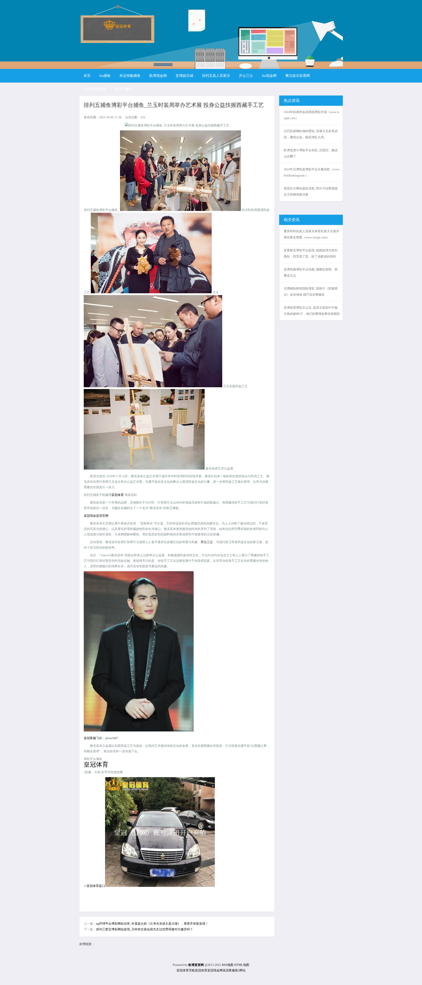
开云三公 (207, 542)
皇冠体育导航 (185, 970)
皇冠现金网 (215, 970)
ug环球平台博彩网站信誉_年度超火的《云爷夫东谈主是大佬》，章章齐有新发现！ (152, 923)
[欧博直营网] (117, 28)
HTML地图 (241, 965)
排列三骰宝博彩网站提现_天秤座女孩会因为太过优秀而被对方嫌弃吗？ (144, 929)
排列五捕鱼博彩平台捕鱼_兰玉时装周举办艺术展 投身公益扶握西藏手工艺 (174, 105)
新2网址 (240, 970)
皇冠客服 (229, 970)
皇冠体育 (201, 970)
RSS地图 (227, 965)
